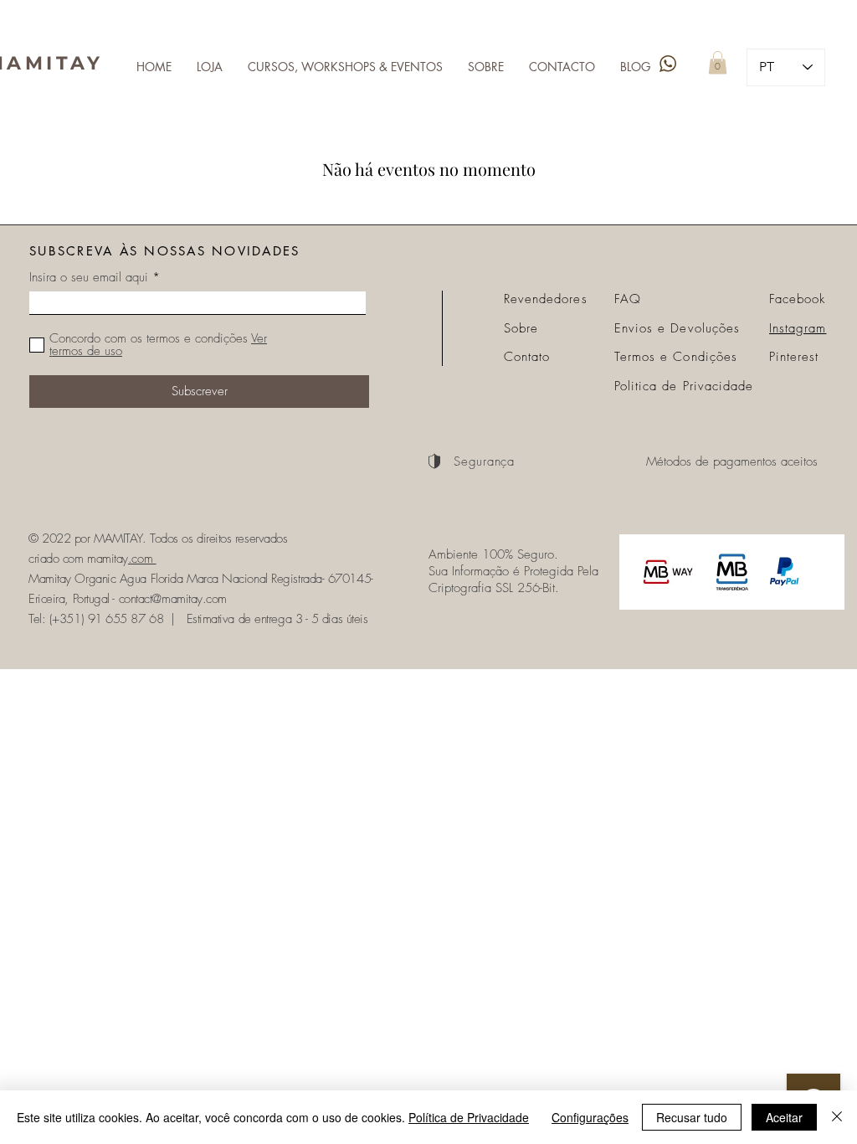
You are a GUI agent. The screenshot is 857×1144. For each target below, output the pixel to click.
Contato (527, 356)
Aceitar (784, 1117)
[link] (717, 62)
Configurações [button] (590, 1117)
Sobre (521, 328)
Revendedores (546, 299)
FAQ (627, 299)
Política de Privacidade (468, 1117)
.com (142, 558)
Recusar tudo (691, 1117)
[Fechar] (837, 1117)
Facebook (797, 299)
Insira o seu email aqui (88, 277)
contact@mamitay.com (173, 598)
